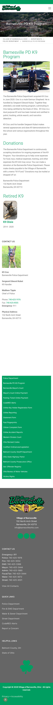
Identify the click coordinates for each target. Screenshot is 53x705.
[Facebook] (36, 2)
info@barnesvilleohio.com (27, 527)
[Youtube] (48, 2)
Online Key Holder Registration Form (17, 408)
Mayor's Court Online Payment (15, 393)
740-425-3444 (16, 567)
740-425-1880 (15, 570)
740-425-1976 (15, 299)
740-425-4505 (12, 303)
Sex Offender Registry (12, 467)
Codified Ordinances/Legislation (16, 447)
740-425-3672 (15, 577)
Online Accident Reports (13, 432)
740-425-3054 (13, 561)
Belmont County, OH (11, 648)
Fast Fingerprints (10, 422)
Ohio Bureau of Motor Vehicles (15, 471)
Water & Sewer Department (14, 613)
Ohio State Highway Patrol (13, 457)
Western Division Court (12, 437)
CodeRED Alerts (9, 403)
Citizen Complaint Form (12, 427)
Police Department (10, 378)
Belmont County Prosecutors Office (17, 462)
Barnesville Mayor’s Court (13, 388)
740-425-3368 (14, 564)
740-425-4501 (15, 580)
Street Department (10, 618)
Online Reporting (10, 413)
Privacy (5, 696)
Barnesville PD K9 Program (14, 383)
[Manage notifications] (5, 700)
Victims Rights (9, 476)
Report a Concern (10, 628)
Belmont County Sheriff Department (17, 452)
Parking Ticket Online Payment (15, 398)
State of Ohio (8, 653)
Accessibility (17, 696)
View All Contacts (10, 586)
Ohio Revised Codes (11, 442)
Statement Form (9, 417)
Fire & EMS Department (13, 608)
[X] (42, 2)
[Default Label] (32, 535)
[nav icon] (49, 8)
